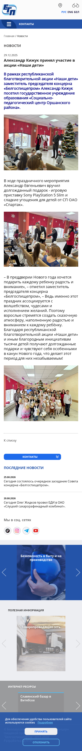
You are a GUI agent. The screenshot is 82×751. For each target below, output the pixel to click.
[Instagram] (17, 531)
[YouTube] (35, 531)
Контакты (26, 24)
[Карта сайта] (60, 5)
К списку (10, 440)
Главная (9, 36)
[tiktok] (7, 531)
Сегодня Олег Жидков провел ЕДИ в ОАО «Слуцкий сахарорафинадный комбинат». (34, 504)
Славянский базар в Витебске (35, 698)
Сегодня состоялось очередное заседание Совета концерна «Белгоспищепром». (41, 483)
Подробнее (45, 722)
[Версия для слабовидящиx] (75, 5)
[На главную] (9, 9)
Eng (70, 12)
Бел (76, 12)
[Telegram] (26, 531)
